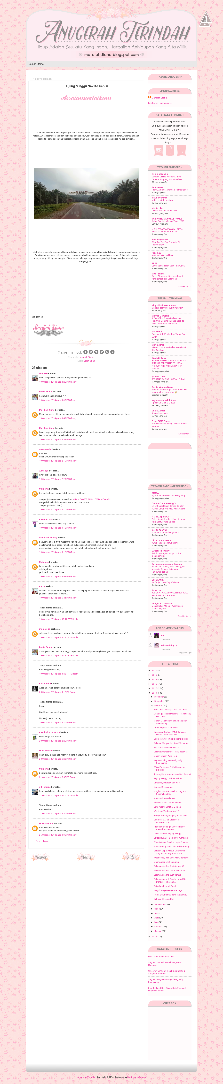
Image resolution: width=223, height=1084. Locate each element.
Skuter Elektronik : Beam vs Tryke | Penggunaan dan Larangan (167, 277)
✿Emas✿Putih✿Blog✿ (164, 503)
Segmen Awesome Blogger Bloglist (171, 738)
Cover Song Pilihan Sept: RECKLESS (168, 266)
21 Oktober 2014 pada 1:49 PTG (55, 813)
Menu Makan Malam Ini (164, 798)
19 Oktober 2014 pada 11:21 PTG (55, 673)
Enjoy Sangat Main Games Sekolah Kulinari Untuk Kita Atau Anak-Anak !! (168, 507)
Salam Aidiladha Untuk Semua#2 (169, 870)
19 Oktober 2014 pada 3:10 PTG (55, 509)
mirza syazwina (160, 239)
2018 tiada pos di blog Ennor (165, 532)
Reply (73, 381)
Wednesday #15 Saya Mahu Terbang (171, 857)
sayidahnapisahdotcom (164, 400)
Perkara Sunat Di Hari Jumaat (168, 802)
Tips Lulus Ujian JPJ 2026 (163, 403)
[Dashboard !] (206, 32)
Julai (156, 913)
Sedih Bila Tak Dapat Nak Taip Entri (170, 709)
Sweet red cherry (48, 537)
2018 (155, 675)
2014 (155, 692)
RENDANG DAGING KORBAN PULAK (168, 379)
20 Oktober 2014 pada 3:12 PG (54, 692)
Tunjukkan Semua (184, 286)
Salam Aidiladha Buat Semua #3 (169, 866)
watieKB (43, 373)
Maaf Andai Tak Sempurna (166, 862)
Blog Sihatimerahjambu (164, 305)
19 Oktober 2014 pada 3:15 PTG (55, 527)
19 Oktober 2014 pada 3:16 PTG (55, 552)
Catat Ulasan (42, 841)
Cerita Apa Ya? (159, 530)
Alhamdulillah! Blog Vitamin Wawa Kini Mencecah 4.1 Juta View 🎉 (169, 391)
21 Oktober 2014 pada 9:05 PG (54, 777)
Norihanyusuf (46, 823)
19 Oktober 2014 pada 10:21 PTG (55, 637)
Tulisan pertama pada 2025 (164, 210)
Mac (156, 922)
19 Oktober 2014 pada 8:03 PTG (55, 576)
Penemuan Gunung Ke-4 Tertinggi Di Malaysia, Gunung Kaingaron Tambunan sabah (168, 569)
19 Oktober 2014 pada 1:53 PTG (55, 439)
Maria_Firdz (158, 344)
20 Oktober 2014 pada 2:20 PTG (55, 740)
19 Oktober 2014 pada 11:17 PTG (55, 655)
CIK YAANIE (158, 579)
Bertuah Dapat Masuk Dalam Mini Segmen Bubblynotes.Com (169, 852)
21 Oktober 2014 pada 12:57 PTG (55, 795)
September (160, 904)
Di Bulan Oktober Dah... (164, 899)
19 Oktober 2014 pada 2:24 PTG (55, 479)
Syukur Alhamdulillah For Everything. (168, 495)
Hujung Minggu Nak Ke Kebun (168, 778)
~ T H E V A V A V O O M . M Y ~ (167, 229)
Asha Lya (43, 470)
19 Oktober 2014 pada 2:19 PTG (55, 460)
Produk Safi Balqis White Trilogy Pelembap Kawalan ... (169, 828)
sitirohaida (45, 787)
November (159, 701)
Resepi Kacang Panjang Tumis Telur (171, 815)
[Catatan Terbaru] (41, 860)
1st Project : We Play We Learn (165, 582)
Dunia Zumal (45, 391)
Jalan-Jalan (89, 360)
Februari (158, 926)
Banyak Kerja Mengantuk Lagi (168, 890)
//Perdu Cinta (158, 376)
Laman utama (36, 63)
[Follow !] (204, 36)
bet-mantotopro (168, 645)
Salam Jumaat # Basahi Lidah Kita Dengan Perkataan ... (170, 880)
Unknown (44, 488)
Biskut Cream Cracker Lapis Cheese (171, 842)
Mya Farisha (158, 273)
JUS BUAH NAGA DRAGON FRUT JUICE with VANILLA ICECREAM (170, 594)
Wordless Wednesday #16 (166, 747)
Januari (158, 931)
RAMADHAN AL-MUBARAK (164, 231)
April (156, 917)
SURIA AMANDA (160, 174)
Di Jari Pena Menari (162, 540)
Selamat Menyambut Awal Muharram (171, 743)
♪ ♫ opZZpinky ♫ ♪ (161, 516)
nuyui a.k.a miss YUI (49, 732)
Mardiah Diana (47, 410)
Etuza (42, 586)
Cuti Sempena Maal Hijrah (166, 727)
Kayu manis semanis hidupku (167, 564)
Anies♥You (157, 187)
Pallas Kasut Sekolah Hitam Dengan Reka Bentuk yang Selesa (168, 520)
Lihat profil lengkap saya (160, 103)
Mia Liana (157, 331)
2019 (155, 670)
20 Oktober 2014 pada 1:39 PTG (55, 722)
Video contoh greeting (162, 200)
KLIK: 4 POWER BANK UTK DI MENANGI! (92, 499)
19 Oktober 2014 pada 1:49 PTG (55, 418)
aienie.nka (157, 208)
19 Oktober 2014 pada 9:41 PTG (55, 597)
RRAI (154, 263)
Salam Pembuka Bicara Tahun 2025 (168, 221)
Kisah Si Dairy (159, 358)
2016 (155, 683)
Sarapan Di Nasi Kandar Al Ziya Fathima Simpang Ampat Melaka (167, 178)
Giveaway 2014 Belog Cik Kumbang (171, 837)
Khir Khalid (45, 683)
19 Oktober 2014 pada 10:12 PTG (55, 619)
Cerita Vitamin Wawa (162, 387)
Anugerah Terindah (162, 603)
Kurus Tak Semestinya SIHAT (165, 543)
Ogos (157, 908)
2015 (155, 688)
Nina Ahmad (45, 750)
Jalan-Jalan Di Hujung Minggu (168, 833)
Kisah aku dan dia (160, 413)
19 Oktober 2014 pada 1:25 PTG (55, 381)
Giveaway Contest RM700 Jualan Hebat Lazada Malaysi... (170, 733)
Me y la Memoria (160, 315)
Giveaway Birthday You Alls (167, 782)
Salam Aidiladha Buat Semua (167, 874)
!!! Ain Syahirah (159, 197)
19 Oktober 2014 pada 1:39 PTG (55, 400)
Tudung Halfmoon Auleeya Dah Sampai (172, 774)
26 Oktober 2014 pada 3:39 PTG (55, 835)
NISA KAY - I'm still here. (163, 255)
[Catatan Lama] (131, 860)
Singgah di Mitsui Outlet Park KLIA (167, 308)
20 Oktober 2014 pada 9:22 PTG (55, 759)
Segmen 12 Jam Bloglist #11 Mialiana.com (168, 821)
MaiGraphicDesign (136, 1077)
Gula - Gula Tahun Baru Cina (161, 956)
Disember (159, 696)
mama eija (44, 629)
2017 (155, 679)
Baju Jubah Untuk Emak (165, 886)
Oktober (158, 705)
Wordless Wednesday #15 (166, 811)
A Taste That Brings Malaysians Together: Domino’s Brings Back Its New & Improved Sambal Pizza (168, 321)
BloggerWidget (184, 653)
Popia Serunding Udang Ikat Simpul (171, 894)
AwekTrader (45, 449)
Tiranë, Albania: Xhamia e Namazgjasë (170, 190)
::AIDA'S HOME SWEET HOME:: (167, 218)
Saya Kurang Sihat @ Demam (167, 806)
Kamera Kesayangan (163, 787)
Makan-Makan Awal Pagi (165, 756)
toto (162, 635)
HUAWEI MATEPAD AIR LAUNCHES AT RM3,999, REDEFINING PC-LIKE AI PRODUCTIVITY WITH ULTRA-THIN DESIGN (169, 364)
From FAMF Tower (161, 421)
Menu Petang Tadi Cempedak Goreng (172, 846)
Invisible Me (45, 519)
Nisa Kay (156, 252)
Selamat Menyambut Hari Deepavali (171, 751)
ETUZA (155, 493)
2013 (155, 936)
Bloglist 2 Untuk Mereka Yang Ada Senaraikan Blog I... (170, 792)
